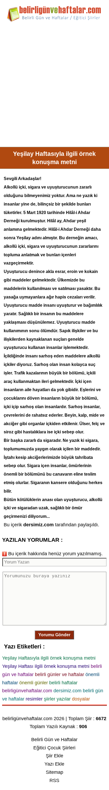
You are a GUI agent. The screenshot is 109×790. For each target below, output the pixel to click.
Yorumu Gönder (54, 635)
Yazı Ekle (54, 764)
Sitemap (54, 772)
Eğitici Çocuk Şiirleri (54, 747)
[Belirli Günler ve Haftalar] (54, 21)
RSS (54, 780)
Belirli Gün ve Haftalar (54, 739)
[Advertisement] (54, 86)
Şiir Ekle (54, 755)
